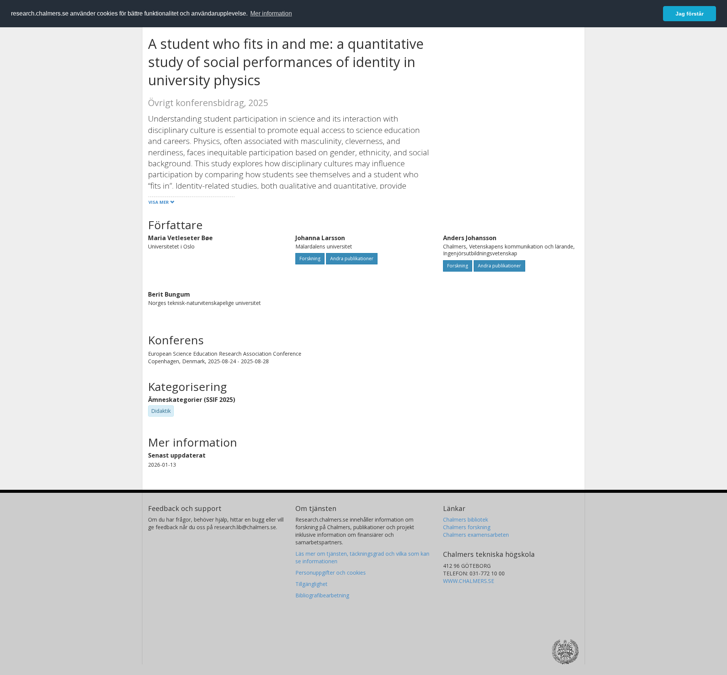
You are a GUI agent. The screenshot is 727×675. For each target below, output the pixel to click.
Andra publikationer (351, 258)
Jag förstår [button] (690, 14)
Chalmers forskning (466, 527)
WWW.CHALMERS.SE (468, 580)
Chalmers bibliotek (465, 519)
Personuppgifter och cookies (330, 572)
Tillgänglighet (311, 584)
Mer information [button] (271, 13)
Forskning (310, 258)
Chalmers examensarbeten (476, 534)
